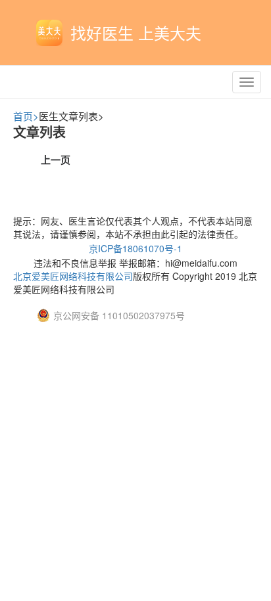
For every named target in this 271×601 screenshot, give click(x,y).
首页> (26, 116)
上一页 (55, 159)
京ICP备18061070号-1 (135, 248)
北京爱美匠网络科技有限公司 (73, 275)
